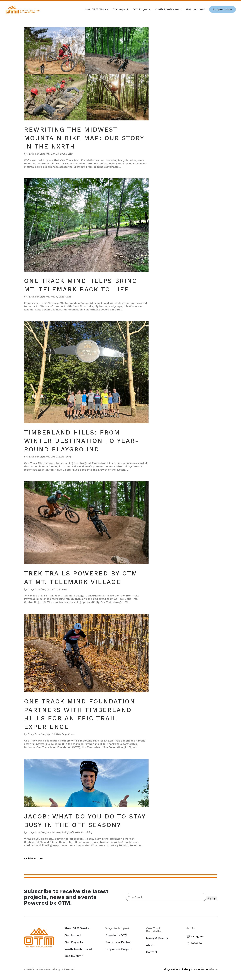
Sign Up (212, 898)
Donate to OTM (116, 935)
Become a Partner (118, 942)
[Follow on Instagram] (189, 936)
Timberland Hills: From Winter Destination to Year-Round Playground (81, 441)
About (150, 945)
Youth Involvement (168, 9)
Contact (151, 952)
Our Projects (142, 9)
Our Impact (120, 9)
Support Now (222, 9)
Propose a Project (118, 949)
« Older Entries (33, 858)
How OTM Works (96, 9)
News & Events (157, 938)
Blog (70, 153)
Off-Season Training (81, 832)
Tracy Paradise (36, 589)
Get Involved (195, 9)
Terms (204, 969)
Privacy (213, 969)
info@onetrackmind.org (176, 969)
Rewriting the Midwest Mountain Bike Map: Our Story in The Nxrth (84, 138)
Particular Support (38, 153)
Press (71, 734)
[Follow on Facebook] (189, 943)
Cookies (195, 969)
